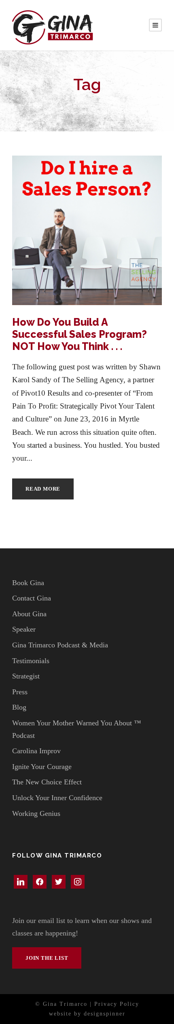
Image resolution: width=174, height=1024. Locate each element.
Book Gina (28, 583)
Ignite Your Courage (42, 767)
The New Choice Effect (47, 782)
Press (20, 692)
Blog (19, 707)
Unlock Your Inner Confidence (57, 798)
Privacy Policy (116, 1004)
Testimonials (30, 661)
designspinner (104, 1014)
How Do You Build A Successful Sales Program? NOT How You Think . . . (79, 334)
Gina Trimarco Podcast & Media (60, 645)
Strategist (26, 676)
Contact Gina (31, 598)
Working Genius (36, 813)
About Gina (29, 614)
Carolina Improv (36, 751)
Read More (42, 489)
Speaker (24, 629)
